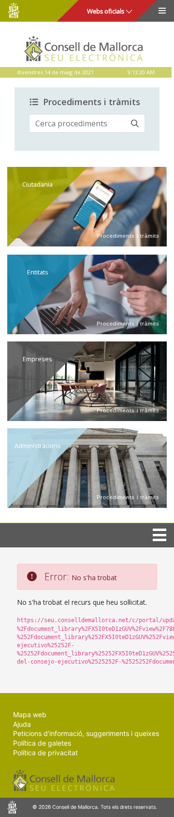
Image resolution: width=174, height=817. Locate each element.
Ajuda (22, 724)
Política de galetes (42, 743)
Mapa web (29, 714)
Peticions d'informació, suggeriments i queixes (86, 733)
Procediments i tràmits (91, 102)
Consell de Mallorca (13, 10)
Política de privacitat (45, 753)
